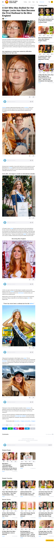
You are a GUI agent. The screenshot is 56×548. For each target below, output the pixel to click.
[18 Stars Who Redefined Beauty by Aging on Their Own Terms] (9, 506)
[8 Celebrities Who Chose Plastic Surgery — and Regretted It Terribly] (46, 49)
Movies (40, 517)
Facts (40, 496)
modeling (26, 107)
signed (24, 234)
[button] (7, 425)
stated (25, 358)
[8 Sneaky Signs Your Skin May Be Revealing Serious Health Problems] (46, 524)
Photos (21, 468)
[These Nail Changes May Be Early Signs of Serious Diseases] (28, 506)
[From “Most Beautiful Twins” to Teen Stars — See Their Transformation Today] (9, 484)
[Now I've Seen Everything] (11, 1)
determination (21, 292)
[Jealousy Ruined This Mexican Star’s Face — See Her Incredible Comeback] (28, 484)
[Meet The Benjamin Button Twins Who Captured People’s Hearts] (46, 30)
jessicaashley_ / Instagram (19, 421)
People (3, 5)
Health (21, 517)
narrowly (12, 291)
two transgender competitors (20, 415)
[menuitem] (25, 2)
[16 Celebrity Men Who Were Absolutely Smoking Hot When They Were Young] (46, 506)
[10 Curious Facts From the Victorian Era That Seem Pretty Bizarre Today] (46, 484)
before (31, 303)
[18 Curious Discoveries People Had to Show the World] (28, 456)
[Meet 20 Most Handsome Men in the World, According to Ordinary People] (46, 12)
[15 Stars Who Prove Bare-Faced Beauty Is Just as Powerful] (9, 524)
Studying (4, 107)
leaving (10, 167)
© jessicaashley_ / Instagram (6, 155)
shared (11, 228)
